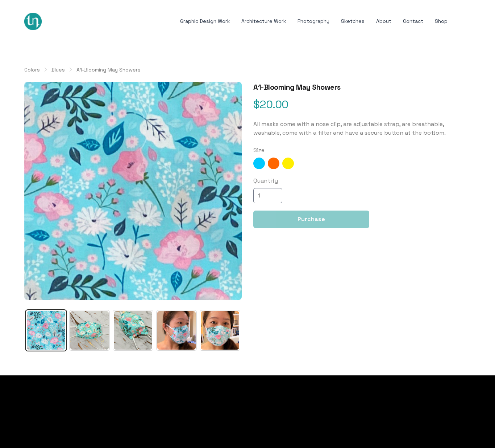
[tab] (46, 330)
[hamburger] (50, 20)
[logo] (33, 21)
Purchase (311, 219)
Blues (58, 69)
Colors (32, 69)
